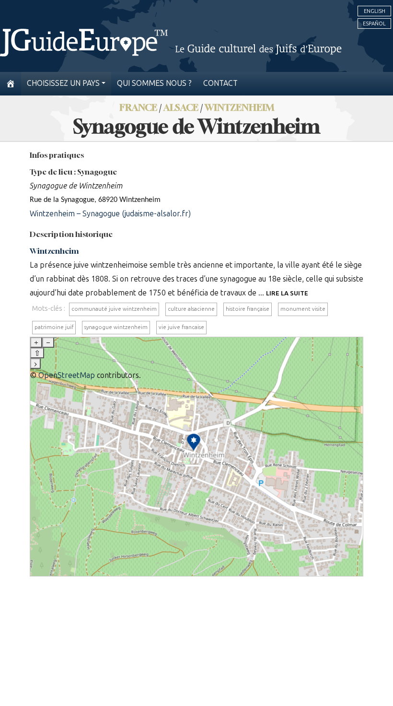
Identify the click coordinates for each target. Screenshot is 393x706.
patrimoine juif (54, 327)
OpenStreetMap (66, 375)
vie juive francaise (181, 327)
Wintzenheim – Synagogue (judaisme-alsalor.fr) (110, 213)
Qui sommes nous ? (154, 83)
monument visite (302, 309)
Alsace (180, 107)
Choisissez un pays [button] (63, 83)
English (374, 11)
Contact (220, 83)
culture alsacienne (191, 309)
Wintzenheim (239, 107)
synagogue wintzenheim (116, 327)
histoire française (247, 309)
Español (374, 23)
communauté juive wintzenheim (114, 309)
